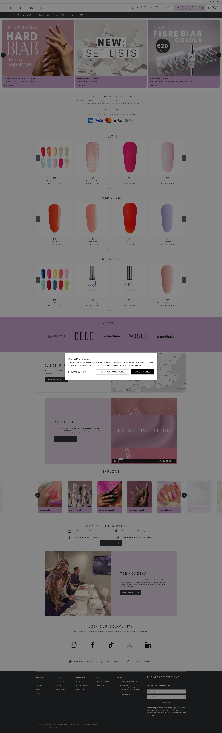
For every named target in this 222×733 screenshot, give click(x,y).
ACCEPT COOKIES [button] (142, 372)
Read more (138, 365)
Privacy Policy (112, 365)
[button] (77, 372)
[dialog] (111, 366)
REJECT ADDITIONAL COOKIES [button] (113, 372)
